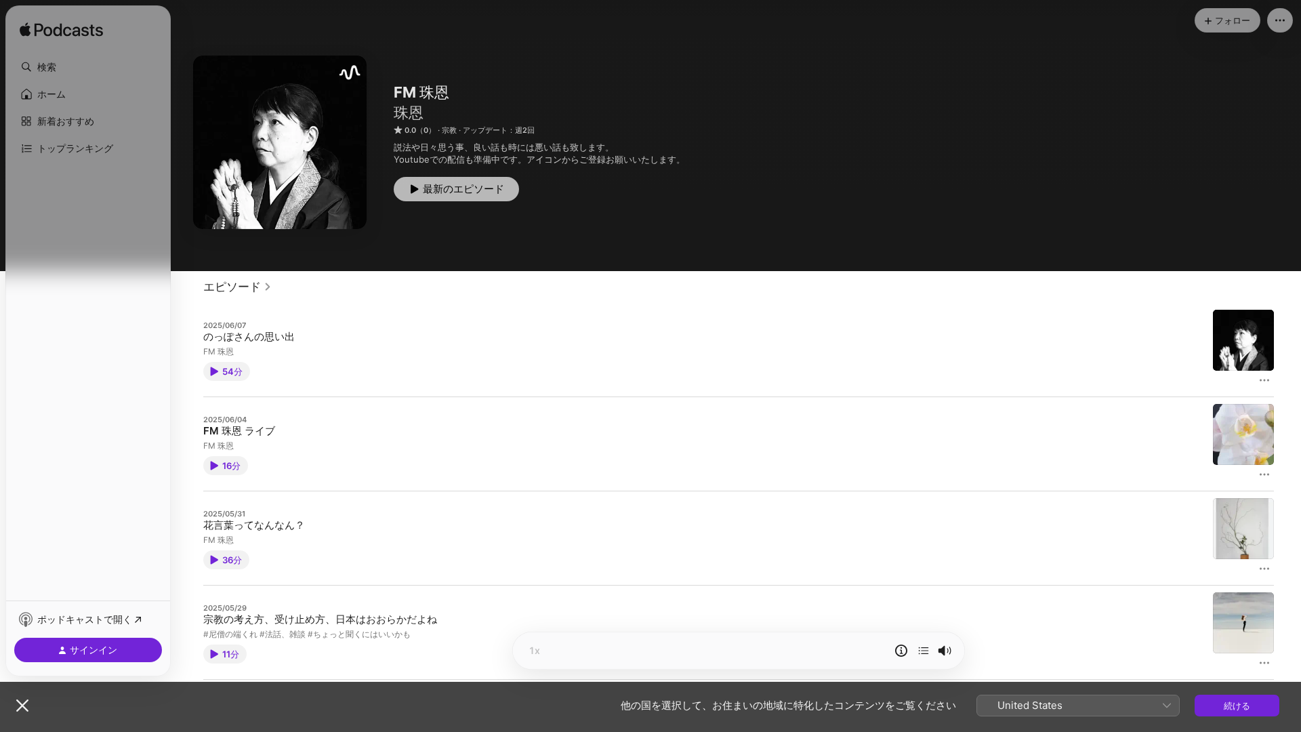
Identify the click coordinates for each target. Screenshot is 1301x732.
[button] (88, 67)
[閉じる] (22, 705)
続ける (1237, 705)
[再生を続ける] (923, 650)
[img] (61, 30)
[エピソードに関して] (901, 650)
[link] (237, 286)
